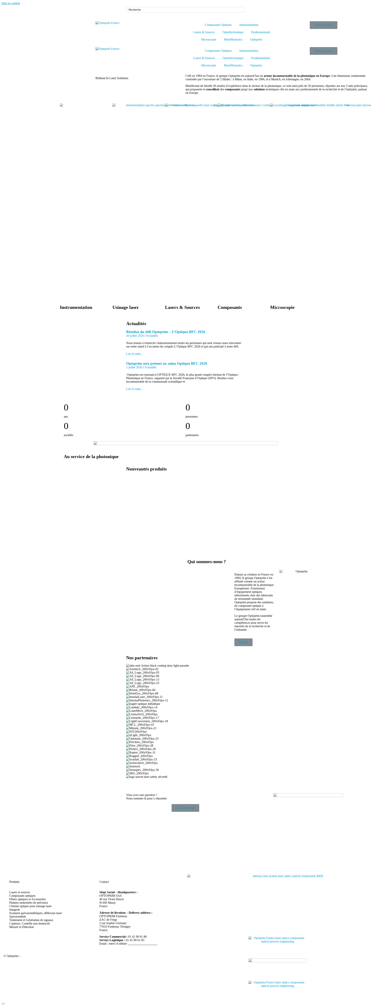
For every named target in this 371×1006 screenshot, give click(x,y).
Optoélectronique (232, 32)
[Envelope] (264, 12)
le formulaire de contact (142, 943)
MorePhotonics (233, 39)
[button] (185, 780)
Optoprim (256, 39)
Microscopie (208, 39)
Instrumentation (248, 24)
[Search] (241, 9)
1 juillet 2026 (134, 367)
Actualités (152, 335)
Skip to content (11, 3)
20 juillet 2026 (135, 335)
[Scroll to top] (3, 1003)
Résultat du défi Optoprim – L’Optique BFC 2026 (165, 332)
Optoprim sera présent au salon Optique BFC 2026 (166, 363)
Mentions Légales (32, 956)
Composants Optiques (218, 24)
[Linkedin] (253, 12)
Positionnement (260, 32)
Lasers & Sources (204, 32)
